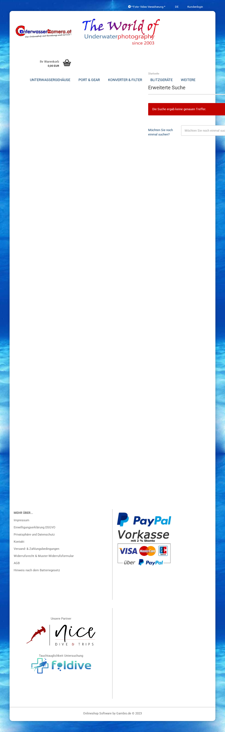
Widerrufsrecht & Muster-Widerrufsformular (44, 556)
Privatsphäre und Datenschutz (34, 534)
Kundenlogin (195, 6)
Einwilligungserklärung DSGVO (34, 527)
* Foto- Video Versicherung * (148, 6)
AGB (17, 563)
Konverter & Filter (125, 80)
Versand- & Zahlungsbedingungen (36, 549)
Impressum (21, 520)
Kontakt (19, 542)
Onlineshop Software (97, 713)
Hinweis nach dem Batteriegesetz (37, 570)
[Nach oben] (210, 725)
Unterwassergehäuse (50, 80)
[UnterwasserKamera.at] (44, 31)
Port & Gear (89, 80)
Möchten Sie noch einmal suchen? (160, 132)
